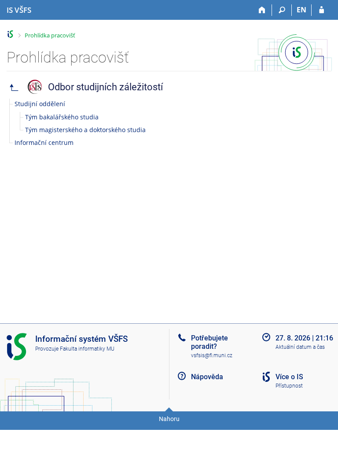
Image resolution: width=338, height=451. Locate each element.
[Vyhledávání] (282, 10)
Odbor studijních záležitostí (105, 86)
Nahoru (169, 418)
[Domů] (262, 10)
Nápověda (207, 377)
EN (301, 10)
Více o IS (289, 377)
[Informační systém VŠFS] (10, 34)
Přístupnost (289, 386)
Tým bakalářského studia (62, 117)
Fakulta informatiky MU (87, 349)
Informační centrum (44, 142)
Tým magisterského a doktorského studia (85, 130)
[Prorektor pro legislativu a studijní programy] (14, 87)
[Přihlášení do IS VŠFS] (321, 10)
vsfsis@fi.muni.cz (211, 355)
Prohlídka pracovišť (50, 35)
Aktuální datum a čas (300, 347)
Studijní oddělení (40, 104)
